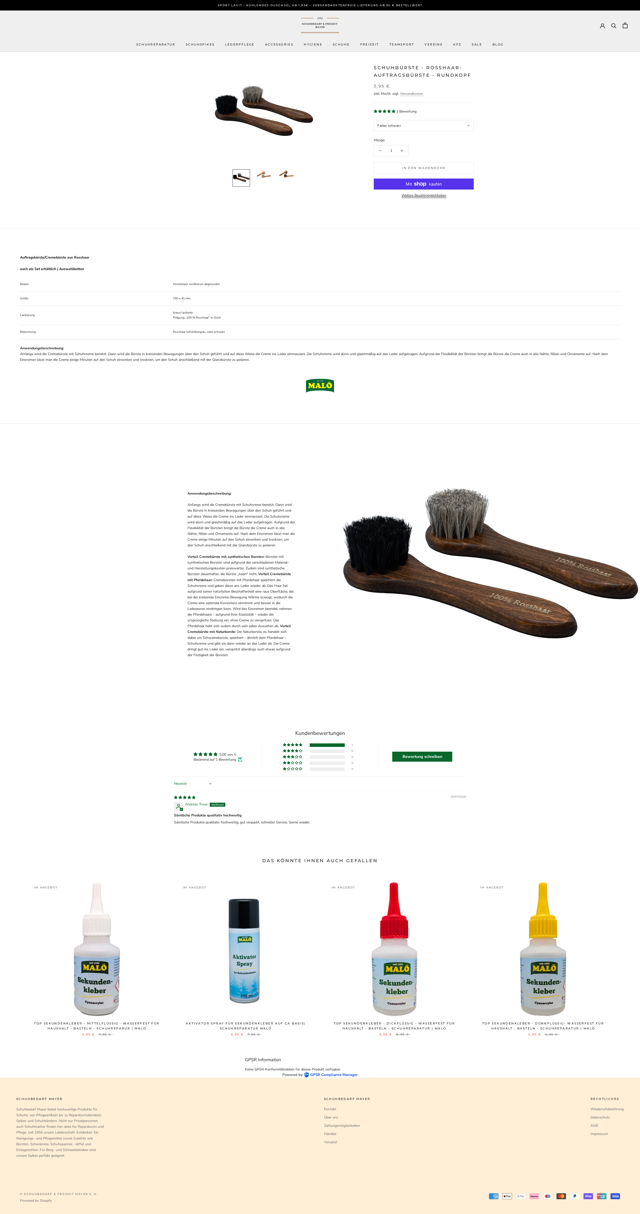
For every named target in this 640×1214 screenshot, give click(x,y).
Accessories (279, 44)
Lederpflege (239, 44)
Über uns (331, 1117)
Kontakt (330, 1109)
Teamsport (402, 44)
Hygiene (313, 44)
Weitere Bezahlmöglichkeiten (424, 195)
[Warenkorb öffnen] (625, 25)
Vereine (433, 44)
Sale (477, 44)
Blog (498, 44)
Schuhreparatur (155, 44)
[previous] (15, 953)
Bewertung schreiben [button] (422, 756)
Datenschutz (600, 1117)
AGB (594, 1125)
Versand (330, 1142)
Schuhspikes (200, 44)
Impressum (599, 1133)
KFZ (457, 44)
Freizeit (369, 44)
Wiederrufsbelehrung (607, 1109)
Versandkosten (411, 93)
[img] (185, 797)
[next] (624, 953)
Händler (330, 1133)
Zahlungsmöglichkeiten (342, 1125)
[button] (385, 111)
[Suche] (613, 25)
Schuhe (341, 44)
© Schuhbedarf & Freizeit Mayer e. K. (59, 1194)
